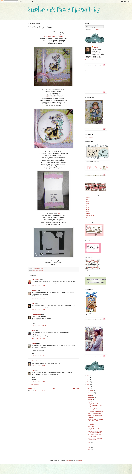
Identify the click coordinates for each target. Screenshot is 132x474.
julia (87, 205)
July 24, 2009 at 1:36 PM (38, 338)
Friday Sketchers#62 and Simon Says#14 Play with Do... (95, 405)
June (89, 442)
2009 (88, 388)
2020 (88, 375)
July (89, 402)
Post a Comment (34, 384)
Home (53, 388)
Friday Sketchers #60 (93, 429)
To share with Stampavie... (94, 413)
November (91, 393)
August (90, 399)
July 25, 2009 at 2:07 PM (38, 355)
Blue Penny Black (92, 409)
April (89, 447)
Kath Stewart (35, 279)
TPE (43, 270)
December (91, 390)
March (90, 449)
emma (88, 201)
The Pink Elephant (50, 96)
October (90, 395)
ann (87, 199)
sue (87, 217)
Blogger (80, 460)
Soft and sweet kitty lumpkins (95, 411)
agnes (88, 197)
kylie (87, 211)
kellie (87, 207)
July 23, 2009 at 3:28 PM (38, 298)
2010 (88, 386)
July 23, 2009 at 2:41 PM (38, 285)
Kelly (87, 209)
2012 (88, 382)
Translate (97, 29)
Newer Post (31, 388)
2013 (88, 379)
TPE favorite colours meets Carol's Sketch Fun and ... (95, 431)
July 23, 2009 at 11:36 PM (39, 325)
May (89, 445)
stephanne (96, 47)
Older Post (76, 388)
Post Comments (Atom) (41, 391)
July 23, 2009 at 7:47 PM (38, 309)
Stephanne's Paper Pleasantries (64, 9)
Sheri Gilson (35, 361)
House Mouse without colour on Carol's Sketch (95, 420)
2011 (88, 384)
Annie (33, 330)
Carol (33, 370)
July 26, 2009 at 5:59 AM (38, 381)
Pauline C (34, 290)
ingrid (87, 203)
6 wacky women (36, 314)
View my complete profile (91, 60)
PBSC (33, 270)
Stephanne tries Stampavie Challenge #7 (95, 439)
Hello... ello (91, 426)
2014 (88, 377)
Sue (58, 213)
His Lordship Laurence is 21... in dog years (95, 435)
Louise (88, 213)
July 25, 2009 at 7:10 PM (38, 365)
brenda (34, 343)
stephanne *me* (90, 215)
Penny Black (39, 270)
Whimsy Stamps (89, 137)
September (91, 397)
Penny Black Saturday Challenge (53, 36)
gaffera (69, 460)
